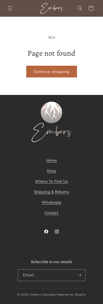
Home (51, 160)
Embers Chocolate (43, 295)
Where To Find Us (51, 181)
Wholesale (51, 202)
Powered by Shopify (71, 295)
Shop (51, 170)
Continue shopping (52, 71)
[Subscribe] (79, 275)
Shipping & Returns (51, 191)
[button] (10, 8)
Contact (51, 212)
